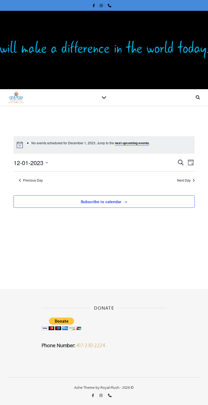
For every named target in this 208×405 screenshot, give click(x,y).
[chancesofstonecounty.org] (104, 50)
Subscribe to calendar (101, 201)
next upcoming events (132, 142)
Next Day (184, 180)
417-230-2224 (90, 345)
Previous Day (33, 180)
